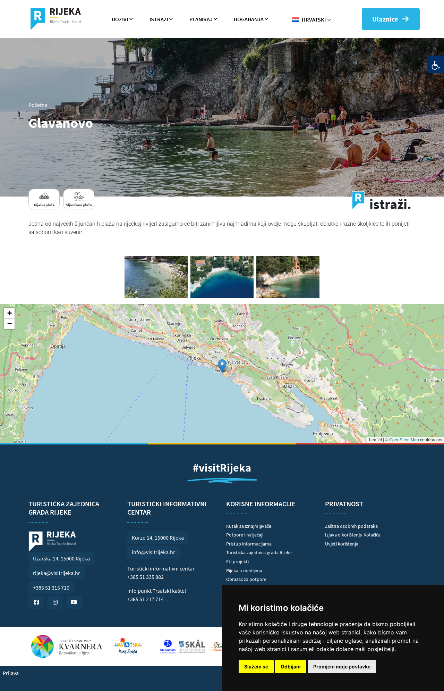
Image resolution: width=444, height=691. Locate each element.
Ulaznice (385, 19)
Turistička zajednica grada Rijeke (259, 552)
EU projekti (237, 561)
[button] (222, 366)
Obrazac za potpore (246, 579)
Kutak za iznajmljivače (248, 526)
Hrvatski (314, 19)
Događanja (249, 19)
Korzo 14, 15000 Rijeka (158, 537)
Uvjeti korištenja (341, 544)
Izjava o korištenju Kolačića (353, 535)
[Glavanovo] (156, 277)
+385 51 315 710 (51, 587)
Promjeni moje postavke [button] (341, 666)
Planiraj (201, 19)
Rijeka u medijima (244, 570)
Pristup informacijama (249, 544)
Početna (38, 104)
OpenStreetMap (404, 439)
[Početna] (58, 19)
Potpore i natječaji (244, 535)
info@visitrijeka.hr (153, 552)
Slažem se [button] (256, 666)
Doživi (120, 19)
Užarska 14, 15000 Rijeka (61, 558)
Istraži (159, 19)
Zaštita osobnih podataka (351, 526)
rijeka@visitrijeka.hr (56, 572)
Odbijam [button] (291, 666)
